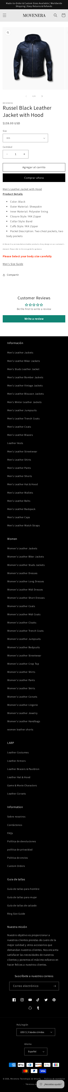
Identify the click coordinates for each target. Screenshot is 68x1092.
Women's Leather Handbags (23, 721)
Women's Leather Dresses (22, 573)
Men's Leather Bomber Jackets (25, 377)
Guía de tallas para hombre (23, 889)
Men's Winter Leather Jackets (24, 402)
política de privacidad (19, 849)
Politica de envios (17, 857)
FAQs (10, 833)
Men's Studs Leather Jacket (23, 369)
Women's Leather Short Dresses (26, 597)
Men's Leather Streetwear (22, 451)
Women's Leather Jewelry (22, 713)
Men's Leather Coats (19, 426)
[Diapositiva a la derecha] (42, 96)
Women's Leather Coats (21, 606)
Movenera (15, 1078)
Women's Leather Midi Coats (24, 614)
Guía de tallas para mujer (22, 897)
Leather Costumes (18, 752)
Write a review (34, 319)
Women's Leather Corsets (22, 696)
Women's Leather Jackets (22, 548)
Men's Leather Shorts (19, 476)
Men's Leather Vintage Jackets (25, 385)
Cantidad (7, 146)
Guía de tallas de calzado (22, 905)
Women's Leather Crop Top (23, 663)
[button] (5, 15)
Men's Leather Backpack (21, 509)
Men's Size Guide (13, 264)
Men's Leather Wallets (20, 492)
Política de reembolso (54, 1078)
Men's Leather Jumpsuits (22, 410)
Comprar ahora (34, 177)
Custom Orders (16, 866)
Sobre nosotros (16, 816)
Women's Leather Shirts (21, 672)
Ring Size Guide (16, 913)
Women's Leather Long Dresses (25, 581)
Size (5, 130)
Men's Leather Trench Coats (23, 418)
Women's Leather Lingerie (22, 705)
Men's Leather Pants (19, 467)
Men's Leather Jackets (20, 352)
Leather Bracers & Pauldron (23, 769)
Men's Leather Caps (18, 517)
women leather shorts (20, 729)
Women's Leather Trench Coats (25, 630)
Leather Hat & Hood (18, 777)
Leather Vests (15, 443)
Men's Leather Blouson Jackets (25, 393)
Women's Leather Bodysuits (23, 647)
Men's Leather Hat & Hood (22, 484)
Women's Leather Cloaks (21, 622)
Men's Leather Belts (18, 500)
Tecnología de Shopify (30, 1078)
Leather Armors (16, 760)
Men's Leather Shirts (19, 459)
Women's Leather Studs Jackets (26, 565)
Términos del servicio (36, 1084)
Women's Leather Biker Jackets (25, 556)
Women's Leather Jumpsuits (24, 639)
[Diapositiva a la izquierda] (26, 96)
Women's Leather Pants (21, 680)
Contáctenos (14, 825)
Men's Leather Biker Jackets (23, 361)
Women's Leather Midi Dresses (25, 589)
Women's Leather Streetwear (24, 655)
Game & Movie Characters (22, 785)
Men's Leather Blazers (20, 435)
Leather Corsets (16, 793)
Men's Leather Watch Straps (23, 525)
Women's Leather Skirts (21, 688)
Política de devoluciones (21, 841)
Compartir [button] (13, 274)
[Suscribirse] (55, 986)
